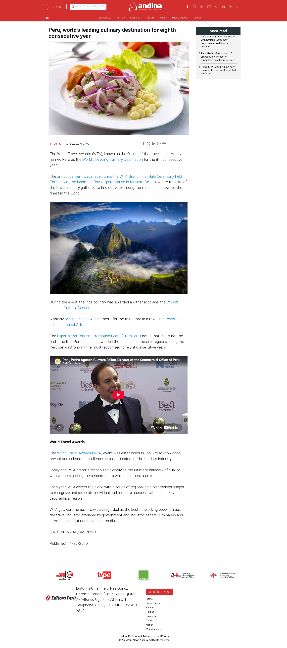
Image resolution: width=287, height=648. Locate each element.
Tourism (149, 17)
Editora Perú (126, 636)
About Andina (142, 636)
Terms (155, 636)
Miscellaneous (180, 17)
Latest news (104, 17)
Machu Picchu (77, 319)
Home (149, 598)
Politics (121, 17)
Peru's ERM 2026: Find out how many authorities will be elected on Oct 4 (218, 70)
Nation (163, 17)
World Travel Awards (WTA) (79, 453)
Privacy (165, 636)
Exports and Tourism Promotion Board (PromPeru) (99, 336)
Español (56, 7)
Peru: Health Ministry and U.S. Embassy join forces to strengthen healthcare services (218, 57)
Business (135, 17)
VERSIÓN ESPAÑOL (159, 592)
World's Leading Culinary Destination (112, 159)
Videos (197, 17)
